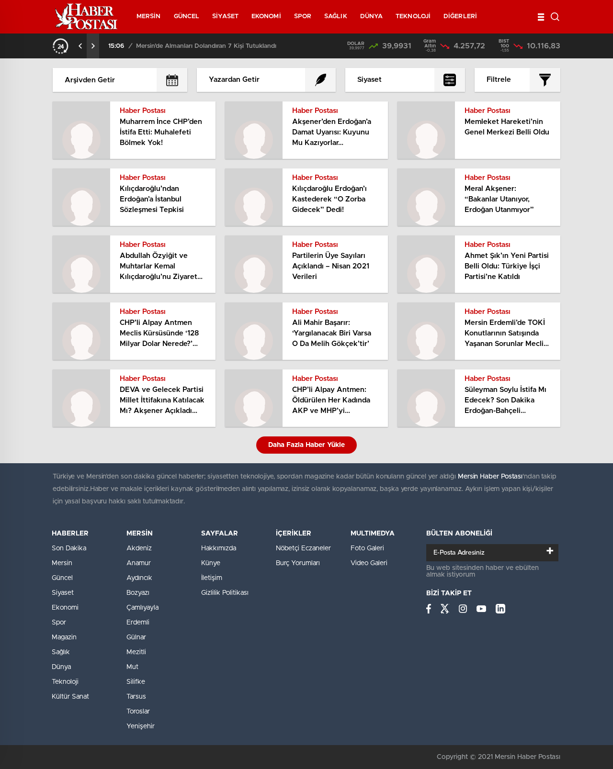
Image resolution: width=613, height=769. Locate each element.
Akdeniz (139, 548)
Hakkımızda (218, 548)
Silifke (135, 682)
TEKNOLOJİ (413, 16)
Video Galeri (369, 563)
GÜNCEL (187, 16)
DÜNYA (371, 16)
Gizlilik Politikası (225, 593)
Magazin (64, 637)
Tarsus (136, 696)
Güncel (62, 578)
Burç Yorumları (298, 563)
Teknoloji (65, 682)
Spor (59, 622)
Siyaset (63, 593)
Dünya (61, 667)
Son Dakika (69, 548)
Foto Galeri (367, 548)
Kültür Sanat (70, 696)
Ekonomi (65, 607)
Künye (210, 563)
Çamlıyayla (142, 607)
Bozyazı (137, 593)
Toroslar (138, 711)
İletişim (211, 578)
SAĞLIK (335, 16)
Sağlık (61, 652)
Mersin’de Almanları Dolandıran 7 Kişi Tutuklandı (206, 46)
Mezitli (136, 652)
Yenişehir (140, 726)
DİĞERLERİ (460, 16)
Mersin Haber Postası (490, 476)
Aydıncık (139, 578)
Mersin (62, 563)
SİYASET (225, 16)
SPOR (302, 16)
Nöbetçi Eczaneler (303, 548)
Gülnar (136, 637)
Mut (132, 667)
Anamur (138, 563)
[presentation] (80, 45)
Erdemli (137, 622)
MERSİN (148, 16)
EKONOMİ (266, 16)
